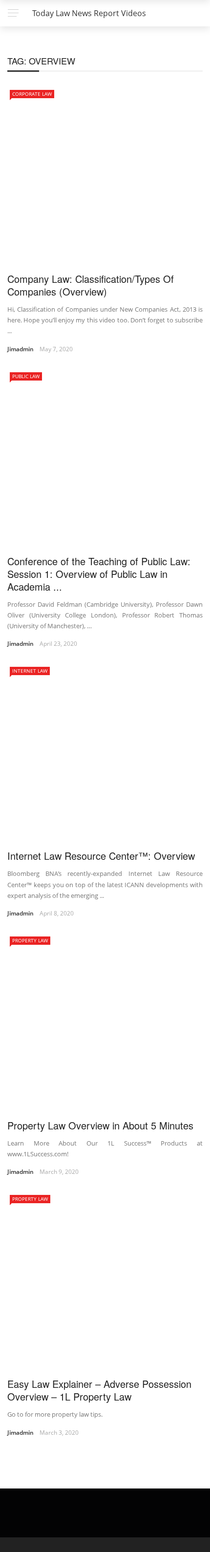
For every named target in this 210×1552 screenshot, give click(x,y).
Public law (26, 376)
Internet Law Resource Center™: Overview (101, 856)
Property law (30, 940)
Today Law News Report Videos (89, 13)
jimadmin (20, 349)
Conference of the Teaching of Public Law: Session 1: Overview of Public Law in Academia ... (98, 574)
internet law (29, 670)
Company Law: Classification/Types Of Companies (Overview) (90, 285)
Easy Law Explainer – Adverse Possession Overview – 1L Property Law (99, 1390)
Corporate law (32, 93)
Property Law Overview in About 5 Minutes (100, 1125)
